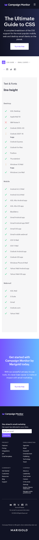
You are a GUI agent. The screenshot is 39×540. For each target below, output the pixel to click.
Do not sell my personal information (19, 510)
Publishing (26, 456)
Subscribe (6, 435)
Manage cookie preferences (27, 492)
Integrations (5, 451)
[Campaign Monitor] (13, 414)
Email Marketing (29, 442)
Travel (25, 462)
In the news (26, 482)
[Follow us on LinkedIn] (15, 505)
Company (26, 468)
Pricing (4, 448)
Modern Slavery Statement (28, 488)
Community (6, 468)
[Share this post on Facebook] (15, 69)
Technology (26, 459)
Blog (3, 479)
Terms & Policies (19, 507)
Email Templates (7, 456)
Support (4, 482)
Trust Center (27, 476)
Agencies (26, 445)
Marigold (17, 525)
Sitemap (25, 484)
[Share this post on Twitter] (11, 69)
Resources (5, 476)
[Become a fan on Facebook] (22, 505)
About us (25, 471)
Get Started (5, 471)
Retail (24, 448)
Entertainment (27, 453)
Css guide (10, 62)
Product (5, 442)
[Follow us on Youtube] (11, 505)
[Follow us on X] (19, 505)
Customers (5, 473)
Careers (25, 479)
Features (4, 445)
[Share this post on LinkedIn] (7, 69)
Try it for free (19, 46)
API (3, 453)
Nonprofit (26, 451)
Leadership (26, 473)
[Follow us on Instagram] (26, 505)
